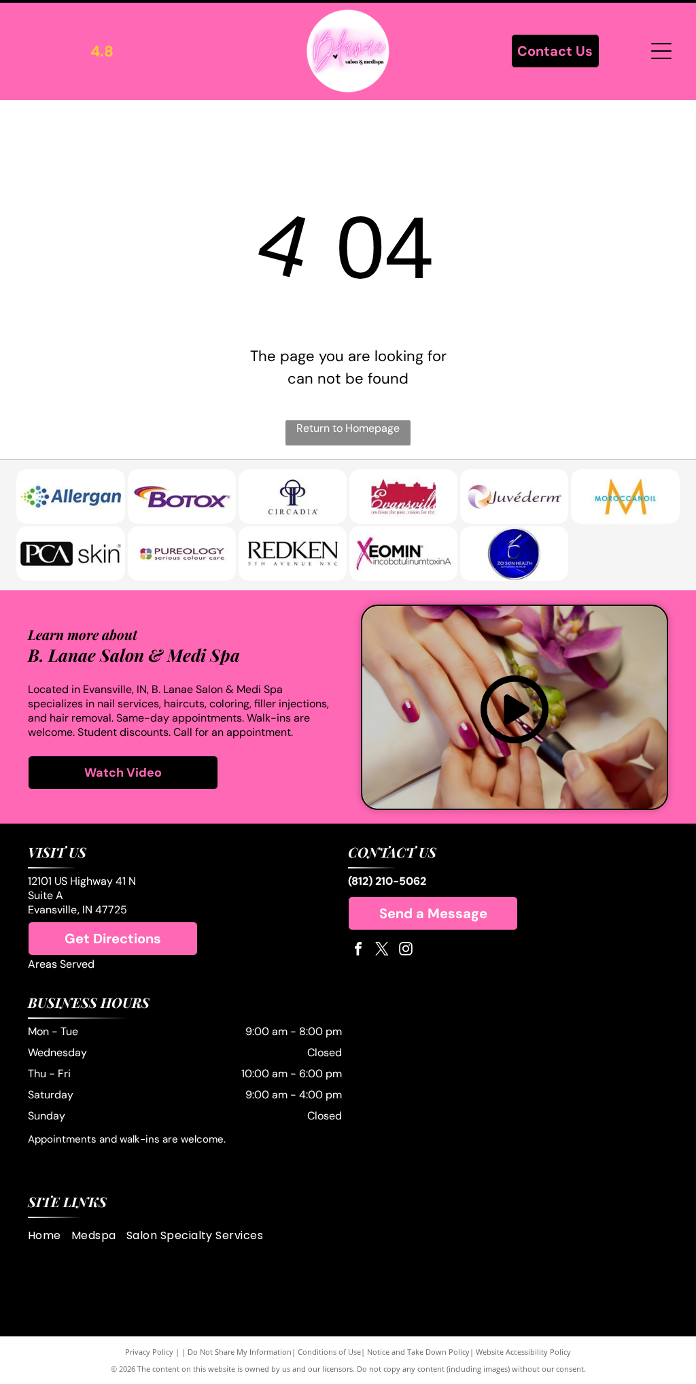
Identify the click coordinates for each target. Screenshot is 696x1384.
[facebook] (358, 950)
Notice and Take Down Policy (418, 1352)
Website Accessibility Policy (523, 1352)
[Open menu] (661, 51)
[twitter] (382, 950)
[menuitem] (49, 1235)
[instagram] (406, 950)
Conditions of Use (329, 1352)
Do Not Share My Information (240, 1352)
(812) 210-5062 (387, 881)
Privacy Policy (149, 1352)
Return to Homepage (348, 428)
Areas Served (61, 964)
